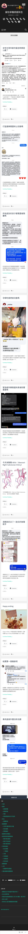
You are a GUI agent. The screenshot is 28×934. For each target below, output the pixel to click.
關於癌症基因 (6, 839)
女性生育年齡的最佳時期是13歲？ (14, 49)
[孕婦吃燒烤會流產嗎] (14, 327)
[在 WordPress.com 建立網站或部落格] (14, 927)
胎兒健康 (5, 848)
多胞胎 (6, 851)
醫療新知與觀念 (6, 834)
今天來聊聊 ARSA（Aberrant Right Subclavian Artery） (14, 463)
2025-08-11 (6, 599)
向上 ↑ (14, 929)
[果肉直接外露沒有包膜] (14, 744)
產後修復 (5, 811)
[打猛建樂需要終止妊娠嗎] (14, 155)
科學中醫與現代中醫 (8, 826)
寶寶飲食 (5, 821)
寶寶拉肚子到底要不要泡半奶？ (10, 891)
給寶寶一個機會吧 (10, 661)
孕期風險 (5, 856)
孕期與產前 (5, 846)
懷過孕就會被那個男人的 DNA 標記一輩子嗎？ (14, 896)
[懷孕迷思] (24, 18)
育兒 (3, 819)
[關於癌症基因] (14, 18)
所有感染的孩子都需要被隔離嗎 (14, 214)
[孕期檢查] (12, 21)
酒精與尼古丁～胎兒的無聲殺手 (14, 523)
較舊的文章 (14, 797)
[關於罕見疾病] (10, 18)
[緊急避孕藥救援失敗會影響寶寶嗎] (14, 410)
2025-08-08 (6, 654)
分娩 (4, 853)
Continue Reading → (8, 102)
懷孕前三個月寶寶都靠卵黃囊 (9, 901)
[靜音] (20, 880)
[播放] (3, 880)
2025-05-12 (6, 791)
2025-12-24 (6, 290)
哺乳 (4, 814)
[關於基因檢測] (17, 18)
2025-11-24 (6, 380)
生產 (3, 804)
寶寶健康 (4, 863)
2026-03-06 (6, 206)
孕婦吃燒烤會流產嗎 (11, 298)
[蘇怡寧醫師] (15, 21)
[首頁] (4, 18)
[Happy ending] (14, 619)
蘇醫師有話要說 (7, 868)
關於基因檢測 (6, 843)
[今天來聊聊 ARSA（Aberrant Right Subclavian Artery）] (14, 478)
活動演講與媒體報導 (7, 871)
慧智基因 (5, 831)
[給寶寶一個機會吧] (14, 675)
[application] (14, 880)
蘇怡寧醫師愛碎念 (14, 12)
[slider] (11, 880)
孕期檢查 (5, 858)
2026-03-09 (6, 119)
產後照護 (5, 809)
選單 (5, 30)
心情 (3, 866)
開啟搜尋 (25, 30)
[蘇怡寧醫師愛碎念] (19, 21)
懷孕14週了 (5, 899)
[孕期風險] (9, 21)
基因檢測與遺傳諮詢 (7, 836)
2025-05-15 (6, 712)
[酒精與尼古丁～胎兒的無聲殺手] (14, 549)
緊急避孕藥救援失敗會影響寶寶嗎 (14, 388)
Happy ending (8, 606)
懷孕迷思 (5, 861)
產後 (3, 806)
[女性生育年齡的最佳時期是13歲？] (14, 73)
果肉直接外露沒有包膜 (12, 719)
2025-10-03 (6, 455)
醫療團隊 (4, 824)
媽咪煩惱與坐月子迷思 (9, 816)
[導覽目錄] (7, 18)
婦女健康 (5, 829)
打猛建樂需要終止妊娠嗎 (13, 126)
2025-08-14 (6, 514)
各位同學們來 (5, 894)
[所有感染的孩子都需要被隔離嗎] (14, 241)
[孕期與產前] (20, 18)
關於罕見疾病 (6, 841)
